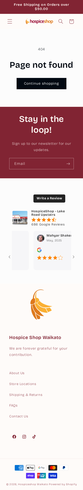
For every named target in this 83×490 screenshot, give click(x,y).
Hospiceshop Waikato (33, 484)
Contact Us (18, 416)
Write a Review (49, 198)
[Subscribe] (68, 163)
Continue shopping (41, 83)
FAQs (13, 405)
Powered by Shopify (63, 484)
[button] (9, 21)
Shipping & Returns (25, 395)
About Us (17, 373)
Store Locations (22, 384)
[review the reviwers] (36, 251)
